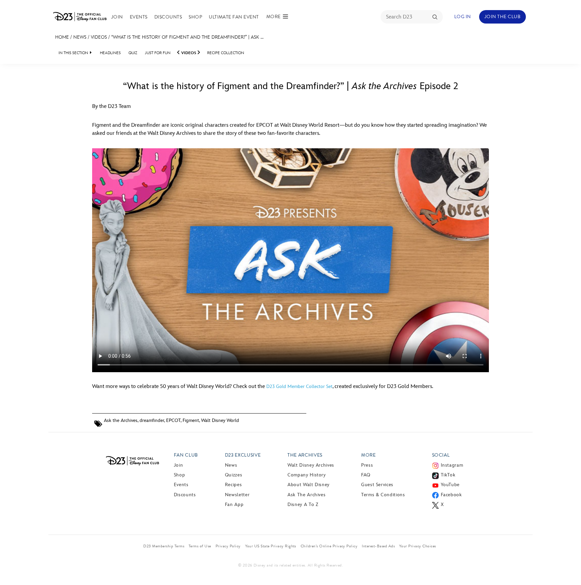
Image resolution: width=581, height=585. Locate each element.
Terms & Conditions (383, 495)
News (79, 37)
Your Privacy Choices (417, 546)
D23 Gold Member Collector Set (299, 386)
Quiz (132, 52)
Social (441, 455)
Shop (195, 17)
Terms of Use (200, 546)
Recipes (233, 485)
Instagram (452, 465)
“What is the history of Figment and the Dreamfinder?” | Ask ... (187, 37)
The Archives (304, 455)
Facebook (451, 495)
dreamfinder (152, 420)
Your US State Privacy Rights (270, 546)
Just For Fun (157, 52)
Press (367, 465)
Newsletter (237, 495)
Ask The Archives (306, 495)
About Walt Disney (308, 485)
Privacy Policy (228, 546)
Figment (191, 420)
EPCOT (173, 420)
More (368, 455)
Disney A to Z (302, 504)
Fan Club (186, 455)
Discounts (168, 17)
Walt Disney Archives (310, 465)
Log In (462, 16)
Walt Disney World (220, 420)
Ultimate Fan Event (234, 17)
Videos (99, 37)
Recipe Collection (225, 52)
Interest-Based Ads (378, 546)
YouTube (450, 485)
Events (139, 17)
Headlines (110, 52)
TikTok (448, 475)
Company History (306, 475)
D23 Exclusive (243, 455)
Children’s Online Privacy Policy (329, 546)
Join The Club (502, 16)
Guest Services (377, 485)
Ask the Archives (121, 420)
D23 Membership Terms (163, 546)
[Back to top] (568, 565)
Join (117, 17)
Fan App (234, 504)
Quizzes (233, 475)
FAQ (366, 475)
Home (62, 37)
